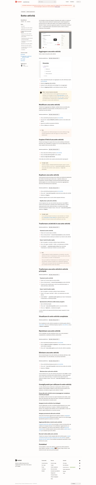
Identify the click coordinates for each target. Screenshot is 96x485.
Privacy (20, 483)
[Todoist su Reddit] (80, 468)
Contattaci (23, 49)
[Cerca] (55, 2)
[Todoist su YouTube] (80, 461)
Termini (23, 483)
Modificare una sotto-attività (26, 29)
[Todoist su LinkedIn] (80, 463)
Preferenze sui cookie (28, 483)
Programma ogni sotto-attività (45, 424)
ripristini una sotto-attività (44, 439)
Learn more (57, 6)
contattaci (52, 448)
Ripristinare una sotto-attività (26, 43)
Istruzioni (23, 26)
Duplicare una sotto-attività (26, 33)
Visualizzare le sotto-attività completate (26, 41)
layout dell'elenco (61, 95)
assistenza (26, 2)
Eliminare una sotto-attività (26, 45)
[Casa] (18, 2)
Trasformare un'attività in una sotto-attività (26, 36)
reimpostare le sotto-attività (49, 217)
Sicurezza (16, 483)
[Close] (74, 6)
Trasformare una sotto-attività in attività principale (27, 39)
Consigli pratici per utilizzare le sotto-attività (26, 48)
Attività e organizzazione (31, 11)
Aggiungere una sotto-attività (26, 27)
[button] (55, 40)
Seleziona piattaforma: (43, 58)
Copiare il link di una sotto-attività (26, 32)
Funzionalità (23, 11)
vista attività (44, 81)
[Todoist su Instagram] (80, 466)
